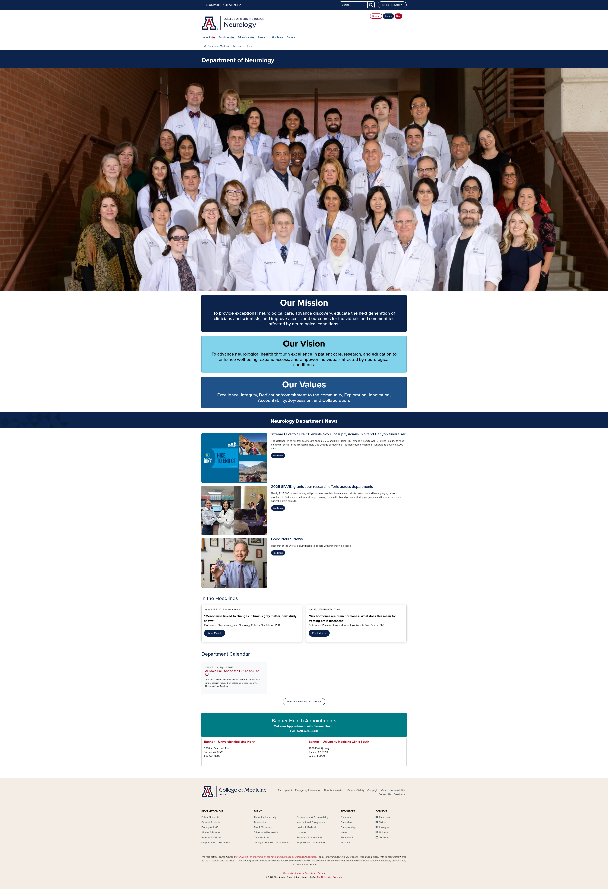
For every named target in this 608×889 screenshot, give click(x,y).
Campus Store (261, 837)
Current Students (210, 822)
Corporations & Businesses (216, 842)
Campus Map (348, 827)
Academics (260, 822)
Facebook (384, 817)
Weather (345, 842)
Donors (291, 37)
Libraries (301, 832)
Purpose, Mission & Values (311, 842)
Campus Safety (355, 790)
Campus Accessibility (393, 790)
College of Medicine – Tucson (224, 46)
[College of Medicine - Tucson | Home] (234, 791)
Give (398, 16)
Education (243, 37)
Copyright (372, 790)
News (344, 832)
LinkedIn (384, 832)
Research (263, 37)
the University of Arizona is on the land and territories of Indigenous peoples (275, 856)
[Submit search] (371, 4)
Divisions (224, 37)
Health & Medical (306, 827)
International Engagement (311, 822)
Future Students (210, 817)
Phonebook (347, 837)
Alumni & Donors (210, 832)
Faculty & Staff (209, 827)
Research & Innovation (309, 837)
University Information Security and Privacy (304, 873)
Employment (285, 790)
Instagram (384, 827)
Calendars (346, 822)
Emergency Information (308, 790)
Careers (388, 16)
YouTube (384, 837)
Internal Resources (391, 4)
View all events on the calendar (304, 701)
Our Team (277, 37)
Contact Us (385, 794)
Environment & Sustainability (313, 817)
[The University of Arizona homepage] (222, 5)
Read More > (215, 633)
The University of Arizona (329, 877)
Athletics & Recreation (266, 832)
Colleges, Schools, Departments (271, 842)
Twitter (383, 822)
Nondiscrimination (334, 790)
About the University (265, 817)
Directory (376, 16)
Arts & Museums (263, 827)
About (206, 37)
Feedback (399, 794)
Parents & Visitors (211, 837)
